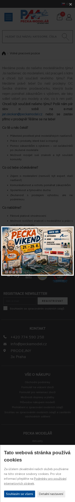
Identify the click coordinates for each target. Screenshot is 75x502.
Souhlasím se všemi (19, 494)
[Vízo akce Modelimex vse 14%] (37, 250)
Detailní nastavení (51, 494)
